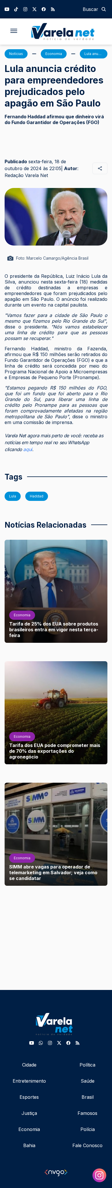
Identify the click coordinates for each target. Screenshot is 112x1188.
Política (87, 1065)
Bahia (29, 1145)
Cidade (29, 1065)
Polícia (87, 1129)
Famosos (87, 1113)
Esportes (29, 1097)
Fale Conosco (87, 1145)
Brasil (88, 1097)
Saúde (87, 1081)
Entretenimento (29, 1081)
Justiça (29, 1113)
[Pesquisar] (103, 9)
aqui (27, 449)
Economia (29, 1129)
